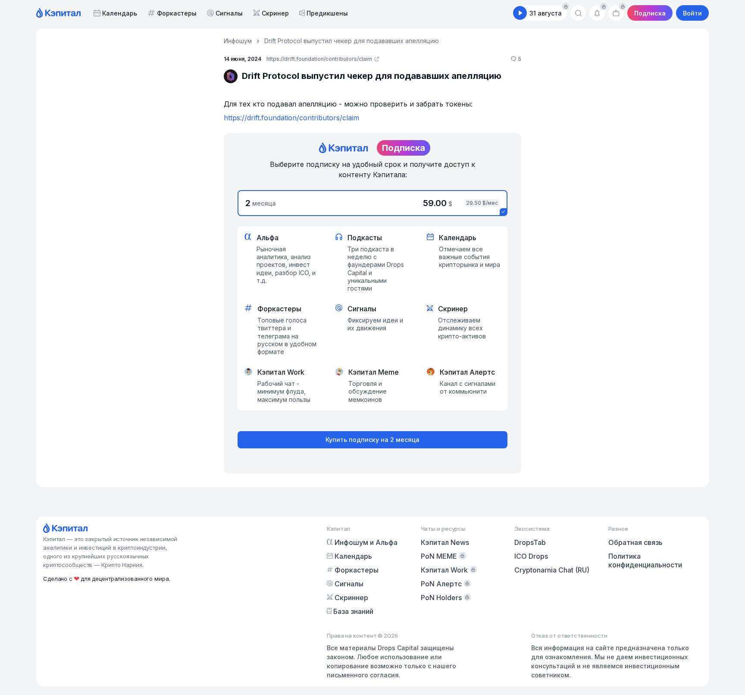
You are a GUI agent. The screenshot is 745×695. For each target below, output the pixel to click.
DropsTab (530, 542)
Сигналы (229, 13)
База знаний (353, 611)
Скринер (275, 13)
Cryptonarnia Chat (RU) (551, 570)
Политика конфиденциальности (645, 560)
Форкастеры (177, 13)
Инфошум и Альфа (366, 542)
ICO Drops (531, 556)
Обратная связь (635, 542)
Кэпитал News (445, 542)
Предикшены (327, 13)
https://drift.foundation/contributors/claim (291, 117)
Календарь (119, 13)
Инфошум (238, 40)
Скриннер (351, 597)
